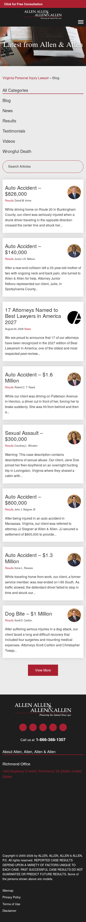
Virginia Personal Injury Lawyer (26, 77)
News (27, 329)
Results (9, 200)
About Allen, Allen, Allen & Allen (29, 751)
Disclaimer (9, 910)
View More (43, 670)
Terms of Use (11, 904)
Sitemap (8, 890)
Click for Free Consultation (23, 4)
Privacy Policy (12, 897)
